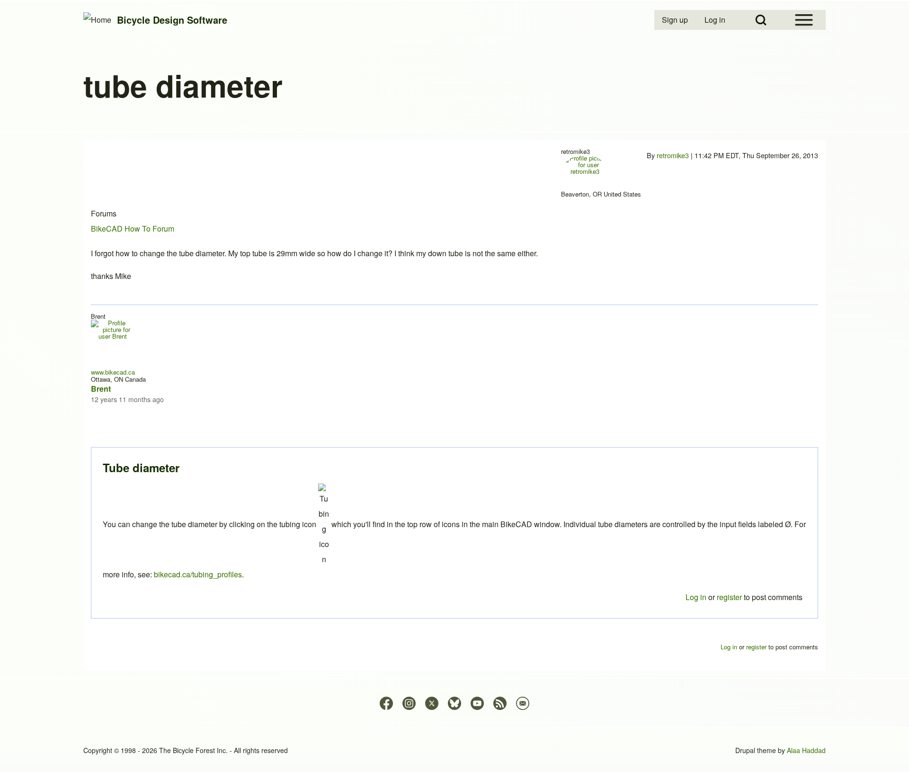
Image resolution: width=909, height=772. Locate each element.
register (729, 597)
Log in (696, 597)
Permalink (454, 386)
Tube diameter (141, 467)
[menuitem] (675, 20)
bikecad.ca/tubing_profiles (198, 574)
